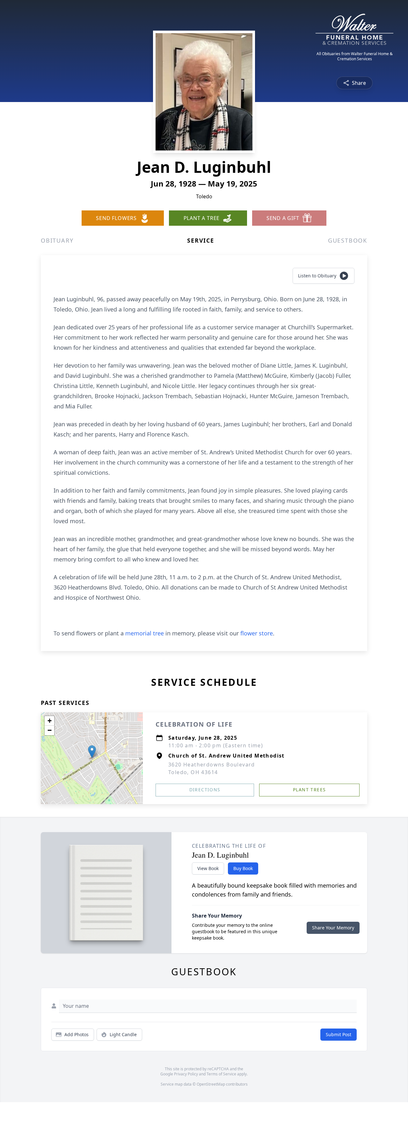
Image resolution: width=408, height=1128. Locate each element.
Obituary (57, 240)
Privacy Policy (186, 1074)
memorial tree (144, 633)
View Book (208, 868)
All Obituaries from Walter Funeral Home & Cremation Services (355, 56)
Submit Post (338, 1034)
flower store (256, 633)
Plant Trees (309, 790)
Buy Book (243, 868)
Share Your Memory (333, 928)
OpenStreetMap (211, 1084)
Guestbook (347, 240)
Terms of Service (221, 1074)
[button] (92, 751)
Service (200, 240)
